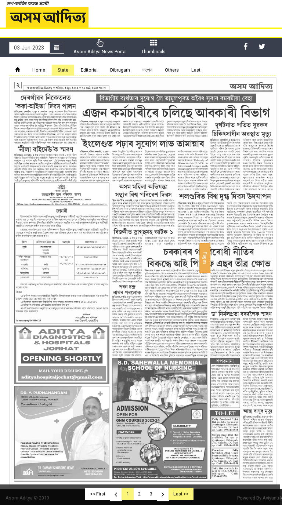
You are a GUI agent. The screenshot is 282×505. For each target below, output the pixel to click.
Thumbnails (153, 51)
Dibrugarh (120, 70)
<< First (97, 494)
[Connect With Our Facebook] (245, 46)
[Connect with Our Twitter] (262, 46)
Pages (205, 258)
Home (38, 70)
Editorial (89, 70)
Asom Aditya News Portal (100, 51)
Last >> (181, 494)
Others (172, 70)
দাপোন (147, 70)
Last (195, 70)
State (63, 70)
